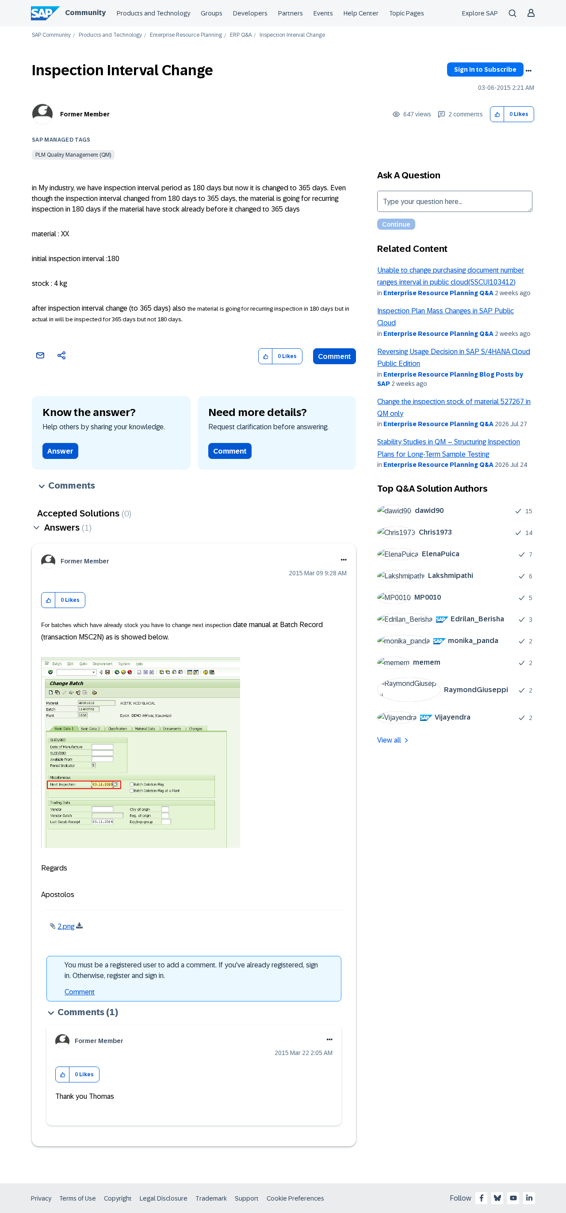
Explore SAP (480, 13)
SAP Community (51, 35)
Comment (334, 356)
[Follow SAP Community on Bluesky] (497, 1197)
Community (85, 12)
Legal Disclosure (163, 1198)
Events (323, 13)
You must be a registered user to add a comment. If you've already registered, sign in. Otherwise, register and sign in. (191, 970)
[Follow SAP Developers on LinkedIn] (529, 1197)
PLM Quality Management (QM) (73, 155)
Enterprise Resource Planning (186, 35)
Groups (211, 13)
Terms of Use (77, 1198)
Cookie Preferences (295, 1198)
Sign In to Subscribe (485, 69)
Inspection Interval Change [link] (292, 35)
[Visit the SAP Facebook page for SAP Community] (481, 1197)
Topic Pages (406, 13)
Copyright (118, 1198)
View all (389, 740)
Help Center (361, 13)
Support (247, 1198)
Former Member (85, 114)
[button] (497, 114)
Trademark (211, 1198)
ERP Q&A (241, 35)
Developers (250, 13)
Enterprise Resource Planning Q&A (438, 293)
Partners (290, 13)
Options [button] (528, 70)
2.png (65, 926)
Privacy (41, 1198)
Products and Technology (153, 13)
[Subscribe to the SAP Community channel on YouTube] (513, 1197)
